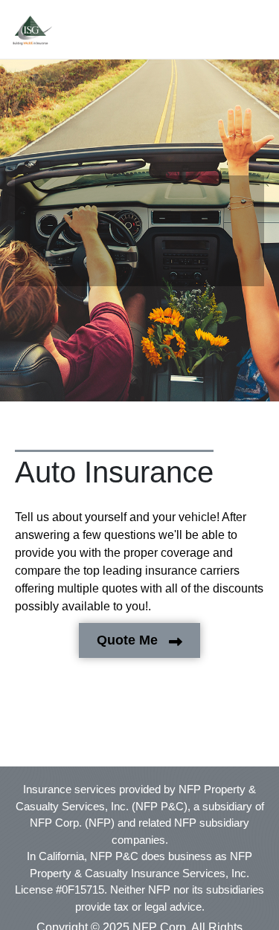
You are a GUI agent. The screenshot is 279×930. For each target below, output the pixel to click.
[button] (32, 30)
